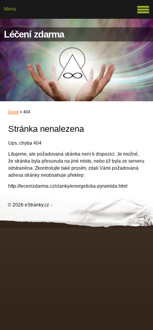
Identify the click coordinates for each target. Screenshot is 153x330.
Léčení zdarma (34, 34)
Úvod (13, 111)
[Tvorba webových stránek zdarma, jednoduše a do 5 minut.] (52, 205)
